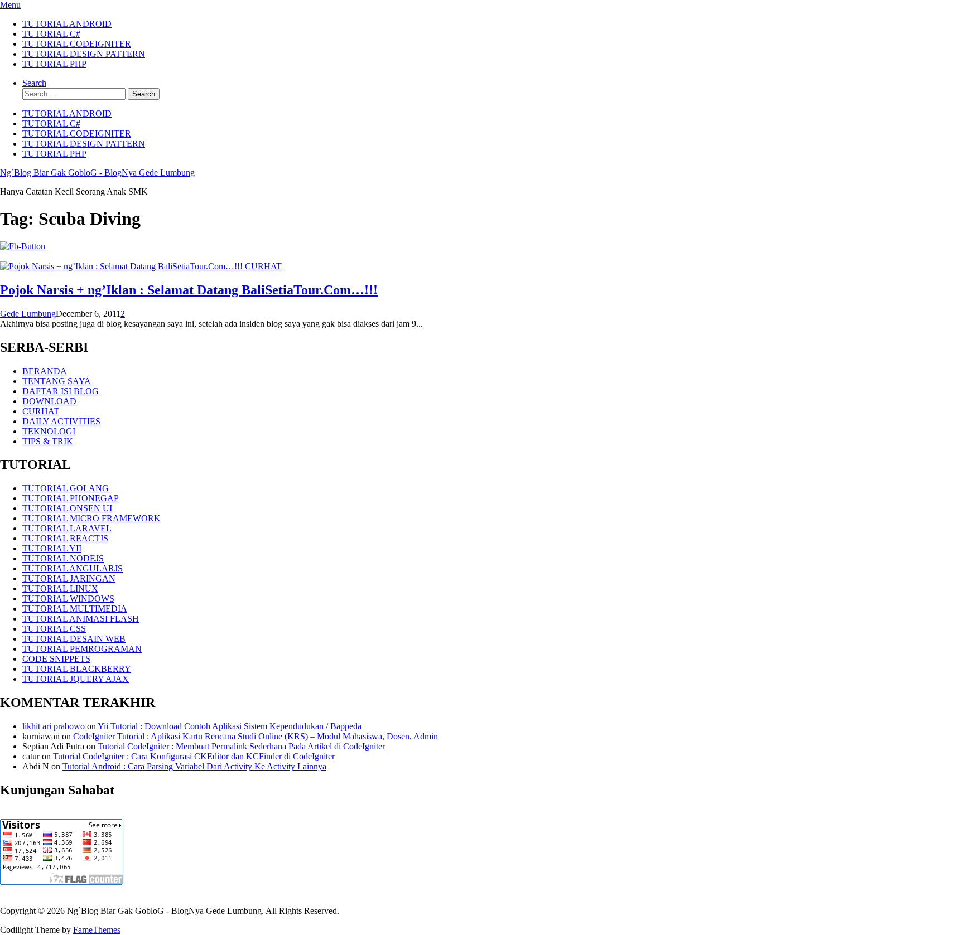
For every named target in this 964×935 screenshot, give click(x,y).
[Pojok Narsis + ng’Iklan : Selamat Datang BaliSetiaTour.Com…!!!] (122, 266)
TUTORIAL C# (51, 33)
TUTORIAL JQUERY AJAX (75, 679)
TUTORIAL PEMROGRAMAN (82, 648)
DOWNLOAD (49, 401)
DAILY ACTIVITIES (61, 421)
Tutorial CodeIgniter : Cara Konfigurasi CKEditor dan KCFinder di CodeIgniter (194, 756)
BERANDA (44, 371)
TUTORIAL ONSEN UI (67, 508)
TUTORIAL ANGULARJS (72, 568)
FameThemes (96, 929)
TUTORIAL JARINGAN (68, 578)
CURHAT (263, 266)
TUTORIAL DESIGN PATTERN (83, 54)
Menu (10, 4)
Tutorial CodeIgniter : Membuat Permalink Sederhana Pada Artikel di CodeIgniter (241, 746)
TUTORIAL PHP (54, 64)
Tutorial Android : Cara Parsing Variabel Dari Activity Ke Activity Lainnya (194, 766)
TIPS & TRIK (47, 441)
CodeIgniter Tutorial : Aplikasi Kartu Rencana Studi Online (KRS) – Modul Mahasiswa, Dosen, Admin (255, 736)
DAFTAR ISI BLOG (60, 391)
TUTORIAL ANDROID (67, 23)
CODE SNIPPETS (56, 658)
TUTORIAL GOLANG (65, 488)
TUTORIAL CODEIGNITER (76, 44)
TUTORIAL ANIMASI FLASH (80, 618)
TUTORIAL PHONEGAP (70, 498)
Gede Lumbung (28, 313)
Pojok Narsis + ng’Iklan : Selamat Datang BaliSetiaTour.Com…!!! (189, 290)
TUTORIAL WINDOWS (68, 598)
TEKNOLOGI (48, 431)
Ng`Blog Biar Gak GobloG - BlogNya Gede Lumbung (97, 172)
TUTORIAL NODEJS (63, 558)
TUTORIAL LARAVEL (67, 528)
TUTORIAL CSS (54, 628)
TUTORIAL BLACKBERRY (76, 669)
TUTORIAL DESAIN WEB (74, 638)
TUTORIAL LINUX (60, 588)
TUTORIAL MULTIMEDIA (74, 608)
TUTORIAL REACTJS (65, 538)
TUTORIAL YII (51, 548)
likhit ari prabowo (53, 726)
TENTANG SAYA (56, 381)
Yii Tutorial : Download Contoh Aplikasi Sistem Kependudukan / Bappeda (230, 726)
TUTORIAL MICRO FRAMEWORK (91, 518)
